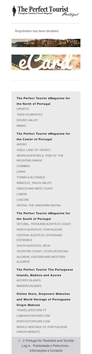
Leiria (21, 171)
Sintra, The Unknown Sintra (39, 205)
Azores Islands (29, 280)
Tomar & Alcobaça (31, 177)
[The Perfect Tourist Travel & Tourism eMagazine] (46, 11)
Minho (21, 125)
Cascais (23, 199)
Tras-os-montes (29, 114)
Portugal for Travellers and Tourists (48, 340)
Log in (26, 345)
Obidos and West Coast (35, 188)
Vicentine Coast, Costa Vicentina (42, 251)
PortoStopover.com (33, 321)
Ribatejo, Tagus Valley (34, 182)
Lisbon (22, 194)
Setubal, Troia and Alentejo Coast (44, 223)
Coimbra (23, 166)
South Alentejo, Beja (33, 245)
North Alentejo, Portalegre (39, 229)
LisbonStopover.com (33, 315)
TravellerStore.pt (32, 310)
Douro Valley (27, 120)
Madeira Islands (29, 285)
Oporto (23, 108)
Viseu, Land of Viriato (33, 149)
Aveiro (22, 144)
